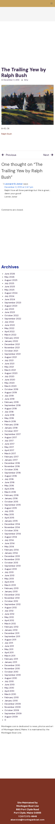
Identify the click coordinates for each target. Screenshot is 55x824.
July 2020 (9, 376)
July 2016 (9, 479)
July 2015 (9, 511)
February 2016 (12, 495)
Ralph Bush (6, 133)
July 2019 (9, 395)
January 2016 (11, 498)
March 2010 (10, 694)
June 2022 (10, 325)
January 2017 (11, 459)
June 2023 (10, 312)
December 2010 (12, 665)
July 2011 (9, 642)
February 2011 (11, 658)
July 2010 (9, 681)
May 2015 (9, 514)
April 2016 (9, 488)
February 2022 (12, 338)
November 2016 (12, 466)
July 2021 (9, 360)
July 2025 (9, 283)
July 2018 (9, 411)
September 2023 (13, 302)
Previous (11, 155)
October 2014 (11, 530)
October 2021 (11, 350)
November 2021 (12, 347)
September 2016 (13, 472)
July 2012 (9, 610)
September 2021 (13, 354)
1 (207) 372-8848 (27, 816)
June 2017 (9, 443)
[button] (51, 3)
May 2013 (9, 578)
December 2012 (12, 594)
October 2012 (11, 601)
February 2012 (11, 626)
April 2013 (9, 581)
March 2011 (10, 655)
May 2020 (10, 382)
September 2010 (13, 675)
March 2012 (10, 623)
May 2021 (9, 366)
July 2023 (9, 309)
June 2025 (10, 286)
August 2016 (11, 476)
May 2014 (9, 546)
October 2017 (11, 431)
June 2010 (10, 684)
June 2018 (9, 415)
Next (46, 155)
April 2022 (10, 331)
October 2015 (11, 501)
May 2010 (9, 687)
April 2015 (9, 517)
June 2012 (9, 614)
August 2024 (11, 293)
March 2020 (11, 386)
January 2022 (11, 341)
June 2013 (9, 575)
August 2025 (11, 280)
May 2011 (9, 649)
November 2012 (12, 598)
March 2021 (10, 370)
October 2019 (11, 389)
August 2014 (11, 537)
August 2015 (11, 508)
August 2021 (11, 357)
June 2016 (9, 482)
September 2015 (13, 504)
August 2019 (11, 392)
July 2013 (9, 572)
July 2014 (9, 540)
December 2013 (12, 556)
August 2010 (11, 678)
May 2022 (9, 328)
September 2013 (13, 565)
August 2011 (10, 639)
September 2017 (13, 434)
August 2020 (11, 373)
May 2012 (9, 617)
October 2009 (12, 710)
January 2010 (11, 700)
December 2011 (12, 633)
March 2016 (10, 492)
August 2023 (11, 305)
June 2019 (9, 398)
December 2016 (12, 463)
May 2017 (9, 447)
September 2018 (13, 405)
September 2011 (12, 636)
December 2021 (12, 344)
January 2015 (11, 520)
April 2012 (9, 620)
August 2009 (11, 716)
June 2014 (10, 543)
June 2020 (10, 379)
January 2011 (11, 662)
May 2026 (9, 277)
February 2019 (12, 402)
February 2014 (12, 549)
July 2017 (9, 440)
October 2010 (11, 671)
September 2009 (13, 713)
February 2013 (11, 588)
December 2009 (13, 703)
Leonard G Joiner (14, 183)
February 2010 (12, 697)
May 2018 (9, 418)
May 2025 (9, 289)
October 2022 (12, 315)
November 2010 (12, 668)
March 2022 (10, 334)
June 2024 (10, 299)
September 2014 (13, 533)
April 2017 (9, 450)
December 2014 (12, 524)
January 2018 (11, 427)
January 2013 (11, 591)
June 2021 (9, 363)
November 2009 (13, 707)
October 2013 (11, 562)
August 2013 (11, 569)
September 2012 (13, 604)
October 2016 (11, 469)
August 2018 (11, 408)
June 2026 (10, 273)
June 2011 (9, 646)
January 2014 (11, 553)
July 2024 (9, 296)
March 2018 (10, 421)
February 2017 (12, 456)
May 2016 (9, 485)
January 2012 (11, 630)
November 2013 (12, 559)
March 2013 (10, 585)
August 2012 (11, 607)
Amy (26, 80)
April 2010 (9, 691)
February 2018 (11, 424)
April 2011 (9, 652)
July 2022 (9, 321)
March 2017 (10, 453)
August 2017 (11, 437)
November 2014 (12, 527)
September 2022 (13, 318)
